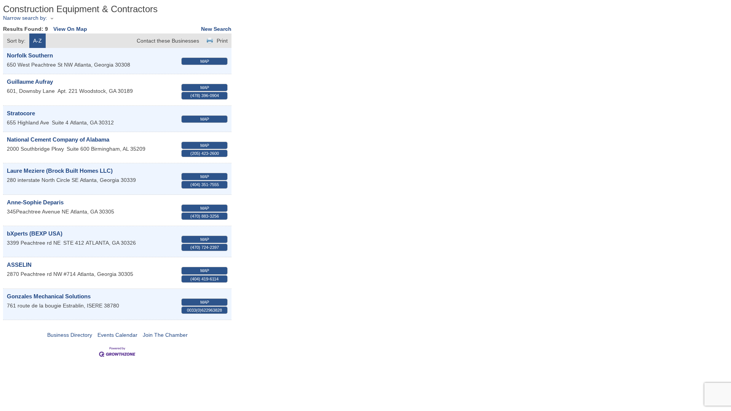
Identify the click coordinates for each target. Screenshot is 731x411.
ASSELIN (19, 264)
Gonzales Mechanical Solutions (49, 296)
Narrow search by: (25, 18)
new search (216, 29)
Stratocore (21, 113)
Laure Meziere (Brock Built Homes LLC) (60, 170)
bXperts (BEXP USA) (34, 233)
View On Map (70, 29)
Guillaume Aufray (30, 81)
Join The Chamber (165, 335)
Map (204, 61)
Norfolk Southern (30, 55)
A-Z (37, 41)
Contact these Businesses (168, 41)
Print (222, 41)
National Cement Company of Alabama (58, 139)
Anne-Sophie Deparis (35, 202)
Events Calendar (117, 335)
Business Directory (69, 335)
